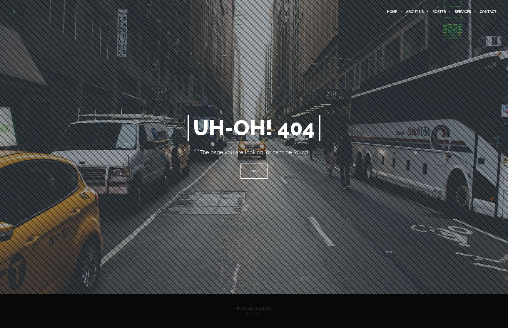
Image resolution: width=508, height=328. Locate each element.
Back (254, 171)
